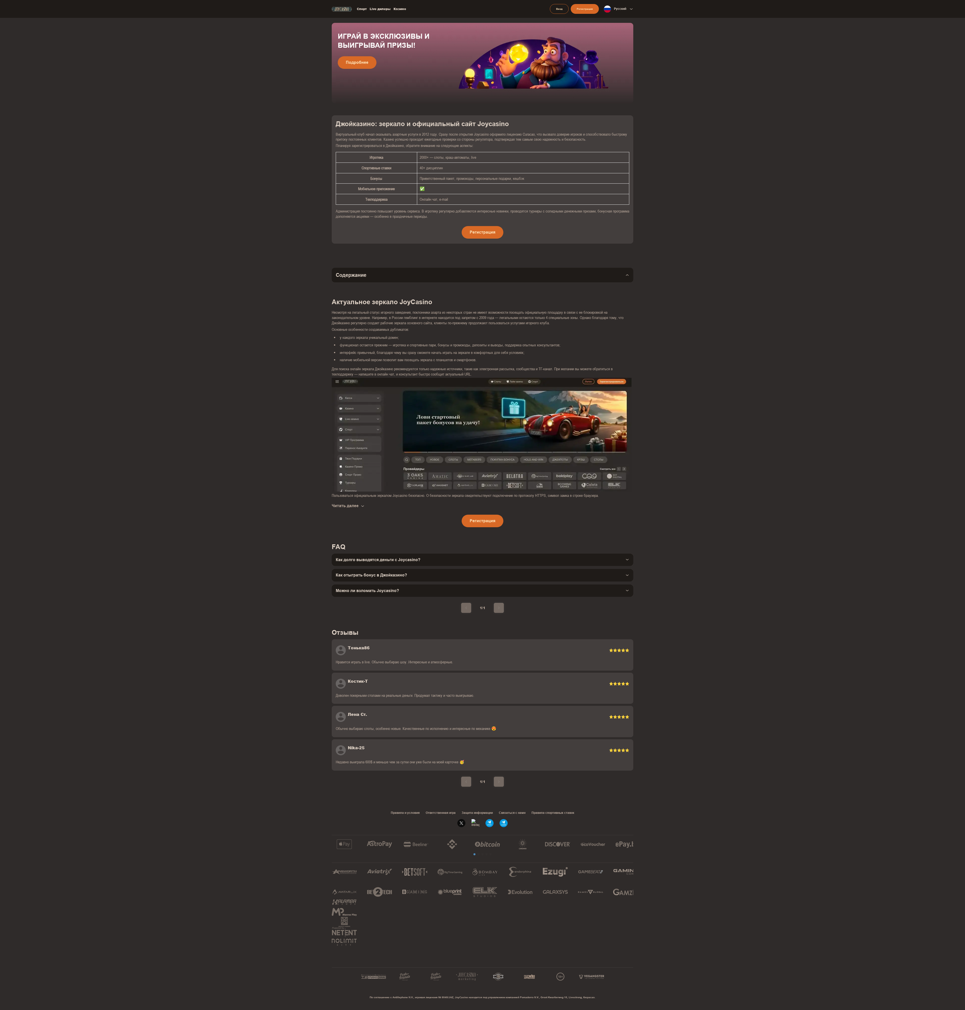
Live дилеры (380, 9)
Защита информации (477, 813)
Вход (559, 9)
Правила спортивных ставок (553, 813)
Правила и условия (405, 813)
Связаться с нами (512, 813)
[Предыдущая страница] (466, 608)
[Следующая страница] (499, 608)
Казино (400, 9)
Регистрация (585, 9)
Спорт (362, 9)
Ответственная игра (441, 813)
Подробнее (357, 62)
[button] (474, 854)
